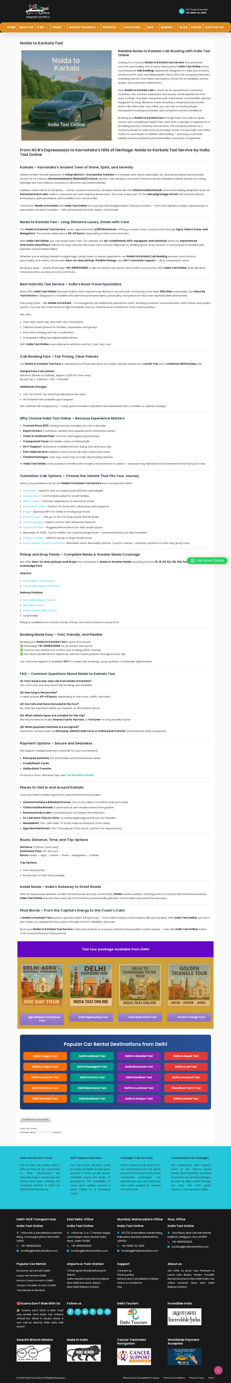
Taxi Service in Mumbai (31, 1290)
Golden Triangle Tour (191, 1017)
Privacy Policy (196, 1377)
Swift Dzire (29, 490)
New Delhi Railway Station (39, 600)
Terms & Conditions (129, 1283)
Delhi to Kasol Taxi (186, 1098)
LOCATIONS (131, 27)
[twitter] (77, 1312)
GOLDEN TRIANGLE (82, 27)
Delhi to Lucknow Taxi (138, 1088)
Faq (119, 1287)
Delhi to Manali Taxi (92, 1056)
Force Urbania (31, 543)
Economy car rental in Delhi (33, 1270)
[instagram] (107, 1311)
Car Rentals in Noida (80, 775)
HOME (11, 27)
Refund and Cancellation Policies (137, 1278)
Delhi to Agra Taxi (45, 1056)
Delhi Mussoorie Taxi (139, 1066)
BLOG (184, 27)
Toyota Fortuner (33, 527)
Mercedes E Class (34, 506)
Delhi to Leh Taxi (186, 1066)
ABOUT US (26, 27)
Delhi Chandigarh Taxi (92, 1066)
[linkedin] (85, 1311)
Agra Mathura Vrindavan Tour (44, 1018)
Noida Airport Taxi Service (39, 580)
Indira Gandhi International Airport (88, 1278)
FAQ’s (211, 1377)
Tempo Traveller (33, 538)
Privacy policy (125, 1274)
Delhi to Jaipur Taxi (45, 1066)
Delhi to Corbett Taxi (45, 1077)
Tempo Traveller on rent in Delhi (36, 1285)
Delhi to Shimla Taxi (45, 1088)
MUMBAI (167, 27)
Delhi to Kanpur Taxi (139, 1098)
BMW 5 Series (31, 501)
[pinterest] (92, 1311)
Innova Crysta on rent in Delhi (35, 1280)
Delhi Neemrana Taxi (92, 1088)
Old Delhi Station (33, 605)
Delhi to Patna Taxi (45, 1098)
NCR (150, 27)
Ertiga (26, 511)
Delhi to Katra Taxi (92, 1077)
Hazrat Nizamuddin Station (40, 610)
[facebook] (70, 1311)
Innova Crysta (31, 517)
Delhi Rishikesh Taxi (92, 1098)
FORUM (196, 27)
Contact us (124, 1270)
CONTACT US (214, 27)
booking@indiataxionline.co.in (39, 1250)
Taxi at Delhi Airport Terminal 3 (42, 586)
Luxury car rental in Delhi (31, 1275)
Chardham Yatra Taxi (142, 1017)
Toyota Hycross (33, 522)
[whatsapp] (100, 1311)
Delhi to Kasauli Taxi (186, 1077)
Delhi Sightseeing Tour (93, 1017)
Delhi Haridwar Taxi (139, 1077)
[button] (207, 560)
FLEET (41, 27)
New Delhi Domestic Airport (84, 1283)
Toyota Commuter (53, 543)
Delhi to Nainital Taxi (139, 1056)
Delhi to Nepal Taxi (186, 1056)
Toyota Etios (31, 496)
